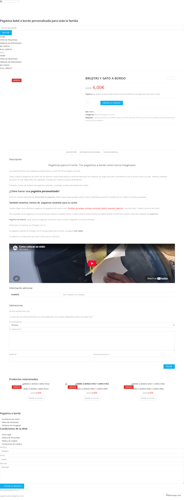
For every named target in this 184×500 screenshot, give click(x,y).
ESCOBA (132, 117)
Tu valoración (15, 329)
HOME (2, 37)
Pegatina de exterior (17, 219)
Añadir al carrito (111, 103)
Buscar (6, 33)
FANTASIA (139, 117)
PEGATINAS (89, 120)
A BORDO (97, 117)
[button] (92, 52)
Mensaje (3, 463)
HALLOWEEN (154, 117)
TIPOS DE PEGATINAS (9, 40)
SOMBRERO (99, 120)
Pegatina (89, 94)
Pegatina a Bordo (108, 114)
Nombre (13, 354)
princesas (97, 208)
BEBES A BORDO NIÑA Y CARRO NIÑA (148, 389)
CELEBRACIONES (114, 117)
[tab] (71, 152)
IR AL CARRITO (6, 49)
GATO (146, 117)
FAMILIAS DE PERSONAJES (11, 43)
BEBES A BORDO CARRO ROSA (36, 389)
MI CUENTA (5, 46)
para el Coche (63, 165)
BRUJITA (104, 117)
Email (2, 455)
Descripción (71, 152)
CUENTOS (124, 117)
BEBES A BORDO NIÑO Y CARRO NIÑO (92, 389)
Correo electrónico (101, 354)
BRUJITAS (98, 114)
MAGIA (161, 117)
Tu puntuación (15, 322)
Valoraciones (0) (111, 152)
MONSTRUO (169, 117)
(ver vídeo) (78, 231)
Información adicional (90, 152)
